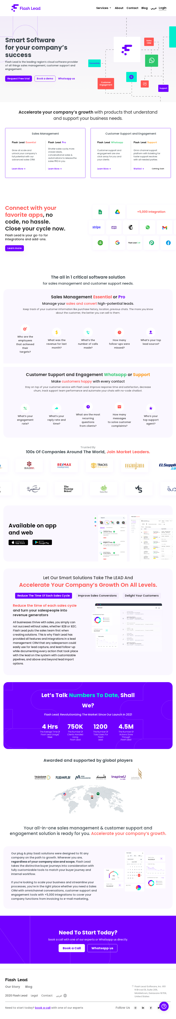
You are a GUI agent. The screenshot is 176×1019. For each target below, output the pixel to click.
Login (162, 8)
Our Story (12, 986)
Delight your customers (142, 596)
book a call (43, 1008)
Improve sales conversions (97, 596)
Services (102, 8)
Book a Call (72, 948)
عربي (154, 8)
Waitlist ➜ (139, 168)
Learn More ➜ (18, 168)
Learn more (14, 248)
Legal (34, 996)
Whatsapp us (66, 78)
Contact (132, 8)
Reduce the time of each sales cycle (43, 596)
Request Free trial (18, 78)
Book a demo (45, 78)
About (119, 8)
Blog (144, 8)
